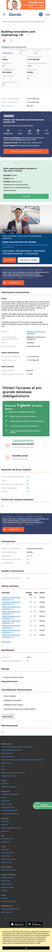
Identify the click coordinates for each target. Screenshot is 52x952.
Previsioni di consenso (8, 859)
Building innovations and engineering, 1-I (11, 627)
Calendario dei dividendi (9, 787)
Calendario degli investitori (10, 814)
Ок (26, 948)
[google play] (34, 924)
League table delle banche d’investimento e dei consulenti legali (21, 760)
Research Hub (5, 881)
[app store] (17, 924)
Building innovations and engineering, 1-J (11, 631)
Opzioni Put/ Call (6, 804)
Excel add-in (5, 821)
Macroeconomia (6, 862)
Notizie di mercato (7, 877)
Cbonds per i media (7, 887)
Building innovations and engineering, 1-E (11, 608)
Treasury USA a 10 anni (9, 776)
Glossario (4, 890)
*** (36, 53)
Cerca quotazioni (6, 753)
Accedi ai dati (9, 260)
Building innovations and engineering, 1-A (11, 636)
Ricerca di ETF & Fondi (8, 870)
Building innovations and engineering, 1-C (11, 598)
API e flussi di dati (7, 839)
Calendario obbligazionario (10, 794)
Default (3, 797)
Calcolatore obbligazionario (10, 909)
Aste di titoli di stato (7, 807)
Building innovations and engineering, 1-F (11, 613)
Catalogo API (5, 842)
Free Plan (26, 196)
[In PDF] (4, 41)
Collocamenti (5, 801)
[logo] (15, 14)
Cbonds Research (7, 884)
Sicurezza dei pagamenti (9, 901)
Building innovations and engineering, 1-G (11, 617)
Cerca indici (5, 849)
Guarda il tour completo (28, 260)
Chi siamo (4, 898)
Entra (48, 14)
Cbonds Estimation (7, 756)
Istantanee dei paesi (7, 853)
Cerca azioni (5, 783)
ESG (2, 766)
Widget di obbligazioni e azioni (11, 828)
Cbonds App (5, 831)
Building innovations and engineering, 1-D (11, 603)
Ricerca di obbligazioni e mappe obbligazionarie (17, 747)
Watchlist (4, 824)
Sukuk (3, 769)
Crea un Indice (6, 856)
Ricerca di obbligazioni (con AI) (11, 750)
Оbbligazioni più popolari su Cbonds (13, 773)
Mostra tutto (6, 642)
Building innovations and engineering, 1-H (11, 622)
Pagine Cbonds (6, 763)
